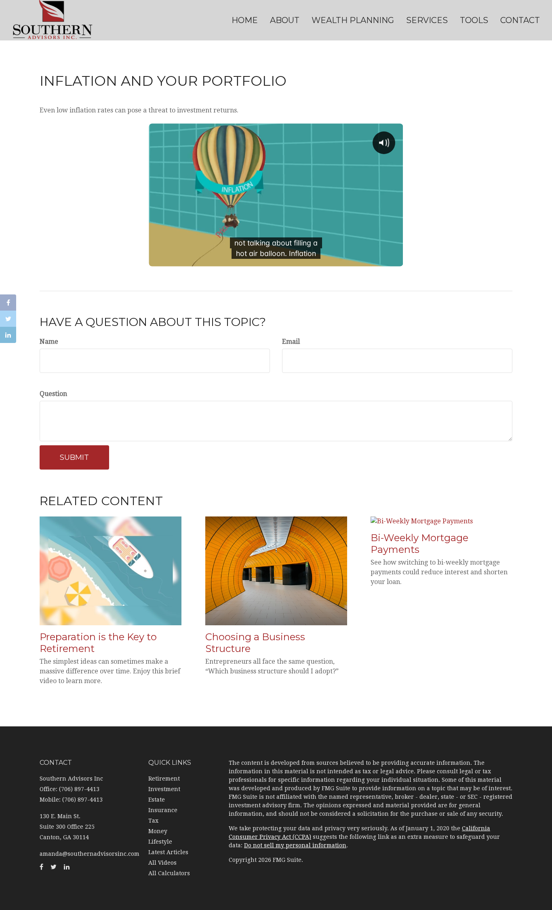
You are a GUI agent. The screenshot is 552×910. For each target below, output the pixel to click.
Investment (164, 789)
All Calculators (169, 873)
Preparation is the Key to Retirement (98, 642)
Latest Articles (168, 852)
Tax (153, 820)
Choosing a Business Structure (255, 642)
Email (291, 341)
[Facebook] (8, 302)
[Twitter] (8, 319)
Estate (156, 799)
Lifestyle (160, 841)
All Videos (162, 862)
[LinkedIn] (8, 335)
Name (49, 341)
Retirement (164, 778)
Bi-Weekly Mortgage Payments (419, 543)
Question (53, 394)
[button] (284, 20)
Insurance (162, 810)
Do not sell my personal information (295, 845)
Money (157, 831)
